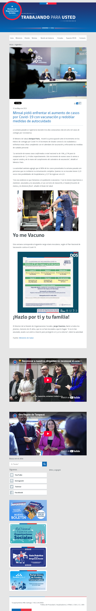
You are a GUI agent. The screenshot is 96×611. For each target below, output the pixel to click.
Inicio (12, 38)
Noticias (34, 38)
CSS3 (75, 605)
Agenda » (18, 44)
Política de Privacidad (48, 605)
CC (79, 605)
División (27, 38)
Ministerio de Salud (26, 338)
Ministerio (19, 38)
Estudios (60, 38)
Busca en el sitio (16, 459)
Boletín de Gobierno (47, 38)
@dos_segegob (55, 470)
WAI (83, 605)
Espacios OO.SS (71, 38)
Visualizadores (61, 605)
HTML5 (70, 605)
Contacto (82, 38)
